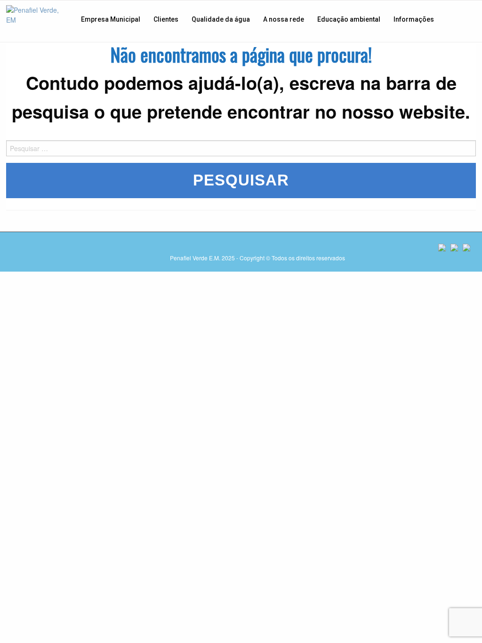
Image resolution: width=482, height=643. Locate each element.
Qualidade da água (221, 19)
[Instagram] (454, 247)
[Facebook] (442, 247)
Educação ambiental (348, 19)
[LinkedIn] (466, 247)
